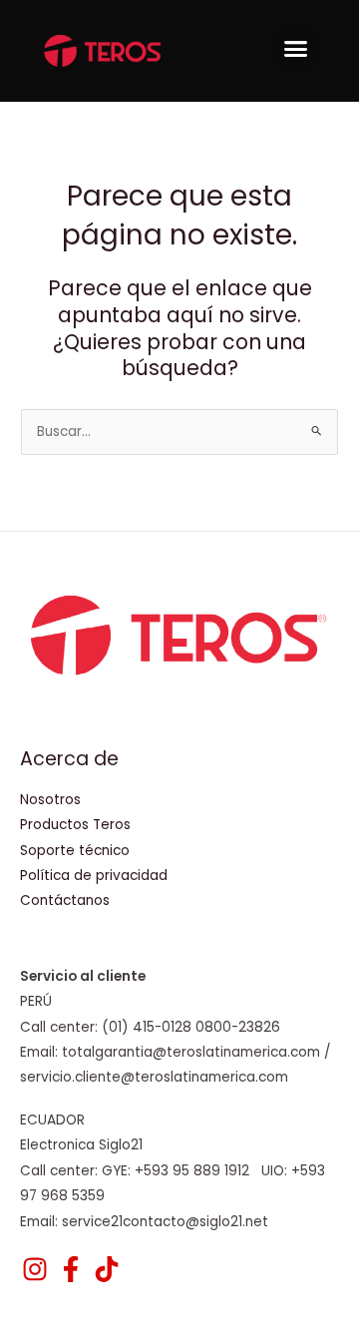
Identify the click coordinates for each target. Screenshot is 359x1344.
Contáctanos (65, 900)
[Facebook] (71, 1269)
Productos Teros (75, 824)
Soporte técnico (75, 850)
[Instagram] (35, 1269)
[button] (296, 49)
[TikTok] (107, 1269)
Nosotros (50, 799)
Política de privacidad (94, 875)
